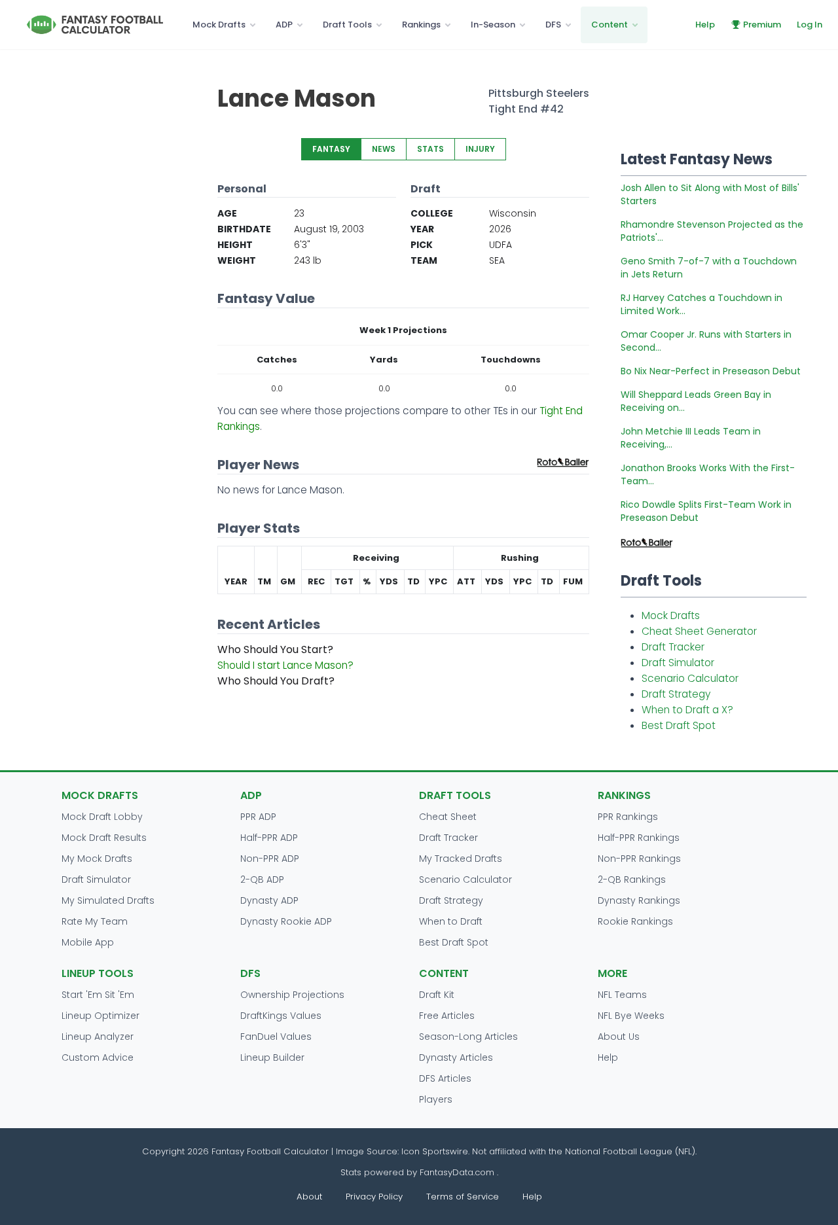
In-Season (493, 24)
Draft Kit (436, 994)
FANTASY (331, 148)
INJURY (480, 148)
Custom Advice (98, 1057)
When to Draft (451, 921)
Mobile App (88, 942)
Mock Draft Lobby (102, 816)
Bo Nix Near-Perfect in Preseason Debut (711, 371)
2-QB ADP (262, 879)
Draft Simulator (678, 662)
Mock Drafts (219, 24)
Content (609, 24)
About (309, 1196)
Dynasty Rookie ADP (286, 921)
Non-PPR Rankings (639, 858)
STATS (430, 148)
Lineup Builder (272, 1057)
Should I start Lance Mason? (285, 665)
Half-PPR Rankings (639, 837)
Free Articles (447, 1015)
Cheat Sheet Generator (699, 631)
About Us (619, 1036)
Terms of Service (462, 1196)
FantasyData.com (458, 1172)
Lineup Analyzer (98, 1036)
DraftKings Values (280, 1015)
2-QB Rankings (632, 879)
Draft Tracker (673, 647)
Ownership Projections (292, 994)
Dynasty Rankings (639, 900)
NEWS (383, 148)
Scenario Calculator (690, 678)
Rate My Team (95, 921)
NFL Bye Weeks (631, 1015)
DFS (553, 24)
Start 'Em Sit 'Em (98, 994)
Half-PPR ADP (269, 837)
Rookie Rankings (635, 921)
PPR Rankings (628, 816)
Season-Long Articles (468, 1036)
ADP (284, 24)
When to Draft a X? (687, 710)
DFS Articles (445, 1078)
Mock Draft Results (104, 837)
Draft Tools (347, 24)
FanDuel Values (276, 1036)
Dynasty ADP (269, 900)
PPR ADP (258, 816)
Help (705, 24)
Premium (762, 24)
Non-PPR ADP (269, 858)
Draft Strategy (676, 694)
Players (435, 1099)
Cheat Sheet (448, 816)
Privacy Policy (374, 1196)
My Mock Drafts (97, 858)
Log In (809, 24)
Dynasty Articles (456, 1057)
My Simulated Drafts (108, 900)
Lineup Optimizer (100, 1015)
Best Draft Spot (679, 725)
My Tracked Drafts (460, 858)
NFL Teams (622, 994)
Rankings (421, 24)
